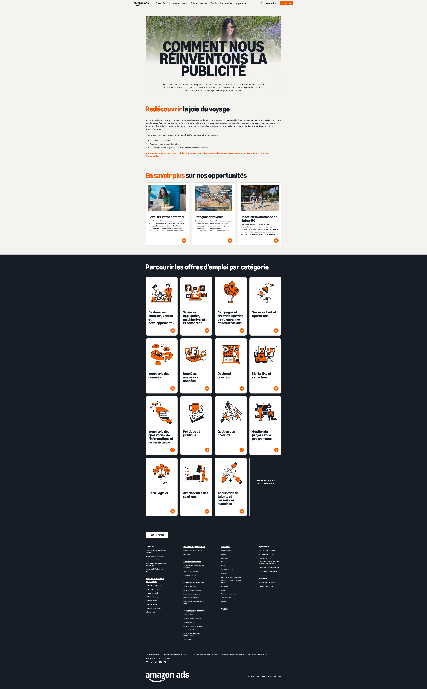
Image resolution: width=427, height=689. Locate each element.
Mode (223, 566)
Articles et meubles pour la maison (231, 581)
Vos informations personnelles (199, 654)
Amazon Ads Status (153, 658)
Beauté (223, 554)
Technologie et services (193, 610)
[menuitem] (157, 593)
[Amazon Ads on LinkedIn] (147, 662)
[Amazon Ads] (139, 3)
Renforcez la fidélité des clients (154, 570)
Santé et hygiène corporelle (231, 577)
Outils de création (189, 575)
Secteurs (225, 546)
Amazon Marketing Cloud (192, 618)
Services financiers (227, 569)
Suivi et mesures (199, 3)
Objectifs (160, 3)
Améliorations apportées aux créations (193, 566)
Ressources (263, 558)
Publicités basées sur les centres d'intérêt (229, 654)
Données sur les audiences (192, 550)
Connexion (271, 3)
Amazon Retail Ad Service (192, 630)
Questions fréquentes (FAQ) (269, 567)
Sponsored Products (153, 589)
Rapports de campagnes (191, 594)
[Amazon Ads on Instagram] (156, 662)
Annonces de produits (267, 554)
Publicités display (152, 597)
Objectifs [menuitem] (150, 546)
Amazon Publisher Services (193, 626)
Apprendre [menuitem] (264, 546)
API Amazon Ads (189, 622)
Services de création (190, 571)
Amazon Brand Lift (190, 586)
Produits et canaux (177, 3)
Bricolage (224, 586)
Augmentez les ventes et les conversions (156, 564)
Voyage (224, 601)
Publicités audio (151, 604)
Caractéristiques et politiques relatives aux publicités (269, 563)
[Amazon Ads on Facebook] (164, 662)
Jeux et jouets (226, 598)
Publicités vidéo (151, 600)
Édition (223, 590)
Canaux (224, 608)
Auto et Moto (226, 550)
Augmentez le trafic (153, 560)
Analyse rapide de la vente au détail (193, 602)
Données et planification (194, 546)
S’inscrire (286, 3)
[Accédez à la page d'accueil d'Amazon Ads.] (167, 676)
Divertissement (226, 562)
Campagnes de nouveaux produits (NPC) (192, 634)
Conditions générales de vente (174, 654)
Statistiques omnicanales (192, 598)
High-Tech (224, 558)
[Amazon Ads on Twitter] (151, 662)
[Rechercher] (262, 3)
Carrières (167, 658)
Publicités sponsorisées (154, 585)
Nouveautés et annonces (268, 571)
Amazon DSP (188, 615)
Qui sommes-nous (152, 654)
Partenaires (226, 3)
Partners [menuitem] (263, 578)
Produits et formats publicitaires (155, 580)
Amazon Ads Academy (267, 550)
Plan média (187, 554)
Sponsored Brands (152, 593)
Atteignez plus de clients (155, 556)
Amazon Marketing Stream (192, 590)
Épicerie (224, 573)
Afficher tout (150, 612)
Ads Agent (187, 639)
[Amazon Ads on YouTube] (160, 662)
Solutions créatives (192, 561)
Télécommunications (228, 594)
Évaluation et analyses (193, 582)
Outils (214, 3)
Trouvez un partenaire (267, 582)
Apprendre (241, 3)
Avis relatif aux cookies (256, 654)
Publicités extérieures (153, 608)
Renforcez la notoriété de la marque (156, 551)
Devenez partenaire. (266, 586)
